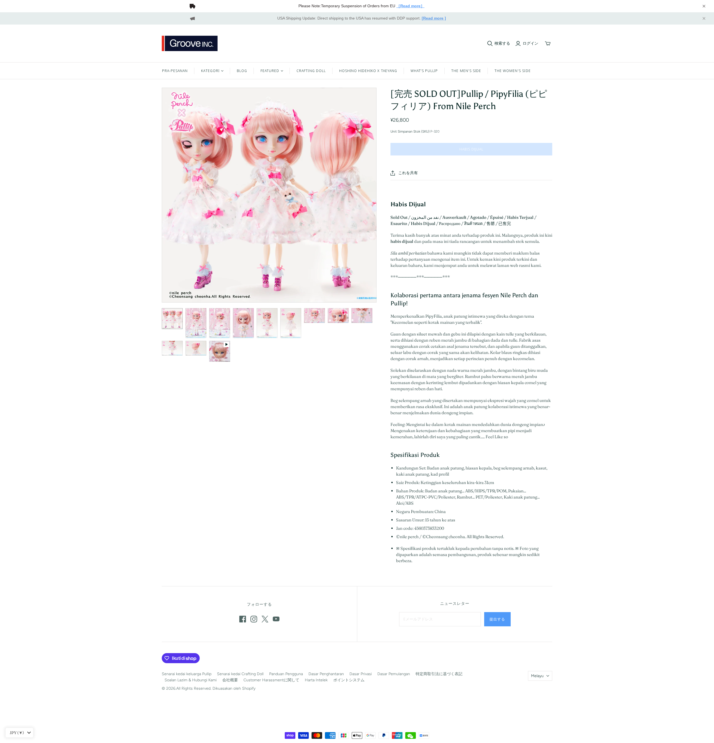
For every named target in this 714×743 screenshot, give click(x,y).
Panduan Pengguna (286, 674)
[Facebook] (242, 619)
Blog (242, 70)
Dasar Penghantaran (326, 674)
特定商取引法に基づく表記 (439, 674)
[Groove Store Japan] (190, 43)
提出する (497, 619)
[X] (265, 619)
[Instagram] (253, 619)
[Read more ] (434, 18)
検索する (502, 43)
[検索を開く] (490, 43)
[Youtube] (276, 619)
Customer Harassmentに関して (271, 680)
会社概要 (230, 680)
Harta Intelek (316, 680)
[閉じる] (703, 6)
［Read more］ (410, 6)
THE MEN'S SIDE (466, 70)
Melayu (537, 676)
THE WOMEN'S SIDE (513, 70)
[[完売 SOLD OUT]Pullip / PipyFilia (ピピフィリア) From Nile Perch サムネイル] (172, 318)
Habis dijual (471, 149)
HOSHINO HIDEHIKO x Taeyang (368, 70)
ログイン (530, 43)
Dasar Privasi (360, 674)
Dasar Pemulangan (393, 674)
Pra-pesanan (175, 70)
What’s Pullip (424, 70)
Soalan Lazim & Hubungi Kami (191, 680)
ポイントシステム (349, 680)
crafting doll (311, 70)
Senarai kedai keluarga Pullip (186, 674)
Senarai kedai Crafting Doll (240, 674)
